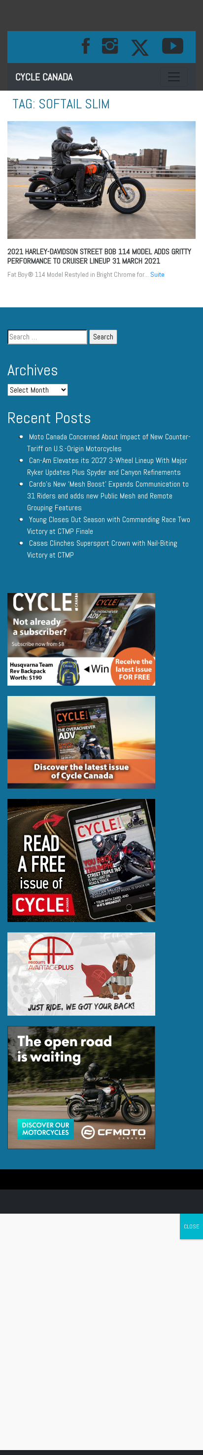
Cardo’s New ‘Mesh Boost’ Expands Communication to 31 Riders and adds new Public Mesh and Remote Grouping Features (108, 496)
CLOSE (191, 1226)
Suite (157, 274)
